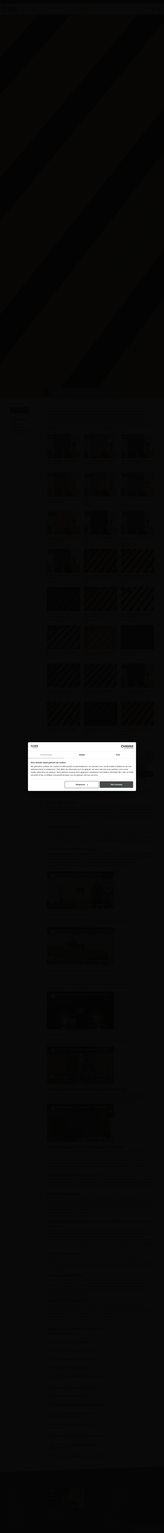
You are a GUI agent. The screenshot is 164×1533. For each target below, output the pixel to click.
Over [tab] (118, 755)
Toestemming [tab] (46, 755)
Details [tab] (82, 755)
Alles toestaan (116, 784)
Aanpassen (80, 784)
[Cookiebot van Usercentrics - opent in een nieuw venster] (122, 747)
